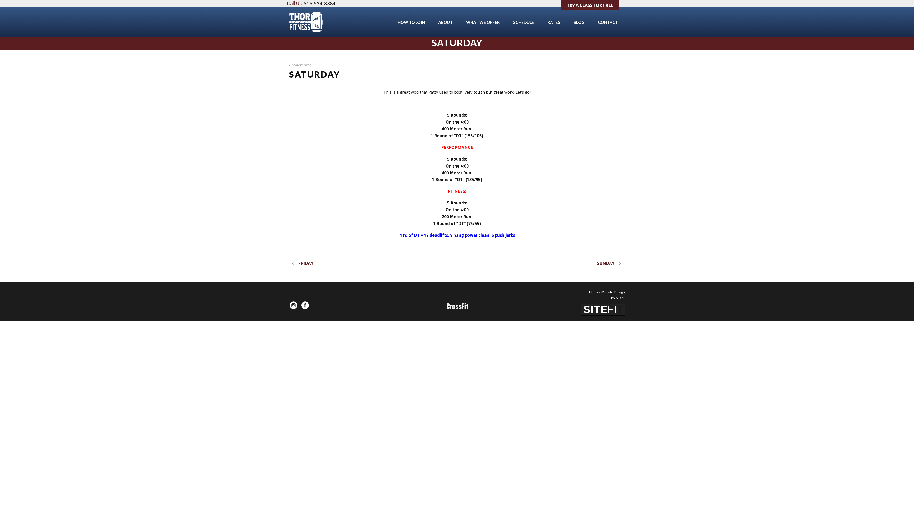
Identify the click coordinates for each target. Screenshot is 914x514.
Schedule (523, 22)
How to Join (411, 22)
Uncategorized (300, 65)
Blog (579, 22)
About (445, 22)
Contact (608, 22)
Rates (553, 22)
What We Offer (483, 22)
